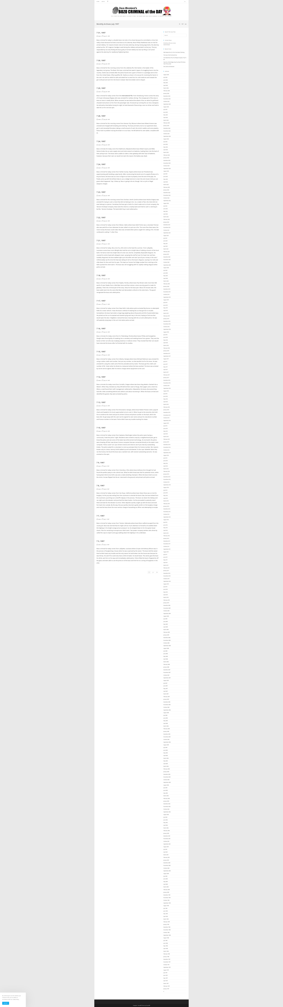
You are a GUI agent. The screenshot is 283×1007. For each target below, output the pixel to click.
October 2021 (166, 230)
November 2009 (166, 608)
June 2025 (165, 112)
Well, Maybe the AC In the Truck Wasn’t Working (173, 52)
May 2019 (165, 308)
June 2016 (165, 396)
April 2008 (165, 659)
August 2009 (166, 616)
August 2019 (166, 299)
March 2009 (166, 629)
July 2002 (165, 817)
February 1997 (166, 986)
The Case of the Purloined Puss (170, 55)
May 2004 (165, 761)
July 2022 (165, 206)
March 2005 (166, 758)
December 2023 (166, 160)
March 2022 (166, 216)
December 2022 (166, 192)
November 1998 (166, 929)
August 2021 (166, 235)
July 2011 (165, 554)
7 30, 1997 (101, 60)
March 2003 (166, 795)
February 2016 (166, 407)
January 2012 (166, 538)
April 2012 (165, 530)
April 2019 (165, 310)
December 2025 (166, 96)
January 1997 (166, 988)
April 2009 (165, 627)
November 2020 (166, 259)
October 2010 (166, 578)
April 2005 (165, 755)
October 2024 (166, 133)
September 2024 (167, 136)
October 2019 (166, 294)
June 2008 (165, 653)
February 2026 (166, 90)
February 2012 (166, 535)
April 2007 (165, 691)
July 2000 (165, 876)
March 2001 (166, 854)
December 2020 (166, 257)
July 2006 (165, 715)
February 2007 (166, 696)
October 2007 (166, 675)
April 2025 (165, 117)
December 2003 (166, 774)
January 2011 (166, 570)
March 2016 (166, 404)
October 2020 (166, 262)
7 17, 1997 (101, 301)
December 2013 (166, 476)
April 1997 (165, 980)
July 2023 (165, 174)
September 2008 (167, 645)
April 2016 (165, 401)
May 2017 (165, 367)
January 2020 (166, 286)
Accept (6, 1003)
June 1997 (165, 975)
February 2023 (166, 187)
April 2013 (165, 498)
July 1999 (165, 908)
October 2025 (166, 101)
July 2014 (165, 458)
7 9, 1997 (100, 462)
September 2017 (167, 356)
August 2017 (166, 358)
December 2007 (166, 669)
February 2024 (166, 155)
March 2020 (166, 281)
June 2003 (165, 790)
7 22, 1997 (101, 217)
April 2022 (165, 214)
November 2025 (166, 98)
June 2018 (165, 337)
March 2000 (166, 887)
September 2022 (167, 200)
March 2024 (166, 152)
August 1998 (166, 937)
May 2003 (165, 793)
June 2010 (165, 589)
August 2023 (166, 171)
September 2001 (167, 844)
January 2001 (166, 860)
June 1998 (165, 943)
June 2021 (165, 240)
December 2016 (166, 380)
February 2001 (166, 857)
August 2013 (166, 487)
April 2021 (165, 246)
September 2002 (167, 812)
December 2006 (166, 702)
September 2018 (167, 329)
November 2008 (166, 640)
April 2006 (165, 723)
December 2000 (166, 862)
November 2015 (166, 415)
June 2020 (165, 273)
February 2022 (166, 219)
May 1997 (165, 978)
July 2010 (165, 586)
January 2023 (166, 190)
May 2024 (165, 147)
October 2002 (166, 809)
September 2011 (167, 549)
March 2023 (166, 184)
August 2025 (166, 106)
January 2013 (166, 506)
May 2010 (165, 592)
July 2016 (165, 393)
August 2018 (166, 332)
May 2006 (165, 720)
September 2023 (167, 168)
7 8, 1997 (100, 485)
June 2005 (165, 750)
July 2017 (165, 361)
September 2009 (167, 613)
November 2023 (166, 163)
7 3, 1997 (100, 541)
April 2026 (165, 85)
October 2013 (166, 482)
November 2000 (166, 865)
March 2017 (166, 372)
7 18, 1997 (101, 275)
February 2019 (166, 316)
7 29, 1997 (101, 88)
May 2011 (165, 560)
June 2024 (165, 144)
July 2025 (165, 109)
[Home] (179, 24)
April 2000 (165, 884)
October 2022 (166, 198)
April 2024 (165, 149)
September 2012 (167, 517)
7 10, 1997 (101, 427)
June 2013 (165, 492)
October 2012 (166, 514)
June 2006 (165, 718)
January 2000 (166, 892)
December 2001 (166, 836)
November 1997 (166, 962)
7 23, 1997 (101, 192)
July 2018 (165, 334)
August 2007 (166, 680)
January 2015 (166, 442)
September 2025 (167, 104)
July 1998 (165, 940)
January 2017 (166, 377)
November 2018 (166, 324)
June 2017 (165, 364)
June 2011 (165, 557)
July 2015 (165, 425)
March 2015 (166, 436)
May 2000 (165, 881)
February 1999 (166, 921)
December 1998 (166, 927)
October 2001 (166, 841)
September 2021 (167, 232)
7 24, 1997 (101, 141)
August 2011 (166, 551)
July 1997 (165, 972)
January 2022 (166, 222)
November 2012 (166, 511)
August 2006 (166, 712)
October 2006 (166, 707)
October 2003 (166, 779)
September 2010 (167, 581)
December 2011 (166, 541)
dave (99, 36)
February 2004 (166, 769)
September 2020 (167, 265)
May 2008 (165, 656)
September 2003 (167, 782)
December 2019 (166, 289)
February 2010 (166, 600)
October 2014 (166, 450)
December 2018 (166, 321)
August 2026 (166, 74)
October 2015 (166, 417)
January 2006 (166, 731)
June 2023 (165, 176)
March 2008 (166, 661)
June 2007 (165, 685)
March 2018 (166, 345)
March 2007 (166, 694)
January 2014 (166, 474)
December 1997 (166, 959)
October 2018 (166, 326)
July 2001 (165, 849)
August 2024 (166, 139)
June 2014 (165, 460)
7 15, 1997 (101, 351)
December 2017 (166, 353)
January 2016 (166, 409)
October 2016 (166, 385)
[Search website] (185, 2)
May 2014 (165, 463)
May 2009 (165, 624)
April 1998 (165, 948)
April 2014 (165, 466)
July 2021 (165, 238)
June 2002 (165, 820)
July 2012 (165, 522)
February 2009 (166, 632)
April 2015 (165, 433)
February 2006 (166, 728)
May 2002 (165, 822)
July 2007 (165, 683)
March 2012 (166, 533)
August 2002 (166, 814)
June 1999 (165, 911)
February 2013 (166, 503)
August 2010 (166, 584)
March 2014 (166, 468)
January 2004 (166, 771)
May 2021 (165, 243)
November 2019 (166, 291)
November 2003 (166, 777)
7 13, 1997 (101, 402)
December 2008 (166, 637)
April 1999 (165, 916)
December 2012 (166, 509)
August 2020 (166, 267)
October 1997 (166, 964)
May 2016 (165, 399)
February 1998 (166, 954)
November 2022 (166, 195)
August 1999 (166, 905)
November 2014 (166, 447)
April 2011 (165, 562)
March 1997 (166, 983)
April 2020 (165, 278)
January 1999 (166, 924)
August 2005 (166, 744)
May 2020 (165, 275)
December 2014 (166, 444)
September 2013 (167, 484)
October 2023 (166, 165)
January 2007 (166, 699)
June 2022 (165, 208)
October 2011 (166, 546)
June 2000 (165, 878)
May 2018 (165, 340)
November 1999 (166, 897)
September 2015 (167, 420)
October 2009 (166, 610)
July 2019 (165, 302)
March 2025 (166, 120)
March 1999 (166, 919)
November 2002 (166, 806)
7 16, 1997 (101, 328)
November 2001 (166, 838)
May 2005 (165, 753)
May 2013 (165, 495)
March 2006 (166, 726)
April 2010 (165, 594)
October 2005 (166, 739)
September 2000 (167, 870)
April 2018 (165, 342)
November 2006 (166, 704)
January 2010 (166, 602)
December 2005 (166, 734)
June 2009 (165, 621)
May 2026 (165, 82)
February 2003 (166, 798)
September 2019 (167, 297)
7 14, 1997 (101, 377)
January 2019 (166, 318)
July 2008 (165, 651)
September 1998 (167, 935)
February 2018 (166, 348)
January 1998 (166, 956)
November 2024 (166, 131)
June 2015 (165, 428)
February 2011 (166, 568)
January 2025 (166, 125)
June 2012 (165, 525)
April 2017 (165, 369)
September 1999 (167, 903)
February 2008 (166, 664)
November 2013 (166, 479)
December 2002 (166, 803)
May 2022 (165, 211)
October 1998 (166, 932)
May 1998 (165, 946)
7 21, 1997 (101, 240)
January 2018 (166, 350)
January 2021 (166, 254)
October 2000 (166, 868)
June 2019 (165, 305)
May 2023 (165, 179)
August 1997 (166, 970)
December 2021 (166, 224)
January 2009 (166, 635)
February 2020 (166, 283)
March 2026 (166, 88)
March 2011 (166, 565)
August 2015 (166, 423)
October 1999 (166, 900)
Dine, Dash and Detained (168, 66)
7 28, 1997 (101, 116)
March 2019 (166, 313)
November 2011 (166, 543)
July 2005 (165, 747)
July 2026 (165, 77)
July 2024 (165, 141)
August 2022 (166, 203)
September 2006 (167, 710)
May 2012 (165, 527)
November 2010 (166, 576)
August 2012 (166, 519)
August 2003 (166, 785)
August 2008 (166, 648)
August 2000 (166, 873)
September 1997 (167, 967)
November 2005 (166, 736)
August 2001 (166, 846)
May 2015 (165, 431)
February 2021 (166, 251)
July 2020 (165, 270)
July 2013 (165, 490)
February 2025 (166, 123)
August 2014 (166, 455)
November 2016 (166, 383)
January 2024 (166, 157)
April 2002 (165, 825)
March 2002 (166, 828)
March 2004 (166, 766)
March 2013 (166, 501)
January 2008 (166, 667)
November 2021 (166, 227)
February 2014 (166, 471)
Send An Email (166, 44)
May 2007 (165, 688)
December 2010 (166, 573)
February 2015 (166, 439)
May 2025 (165, 115)
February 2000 (166, 889)
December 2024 (166, 128)
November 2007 (166, 672)
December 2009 (166, 605)
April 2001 (165, 852)
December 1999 (166, 895)
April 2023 (165, 182)
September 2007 (167, 677)
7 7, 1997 (100, 516)
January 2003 (166, 801)
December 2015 (166, 412)
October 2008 (166, 643)
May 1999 (165, 913)
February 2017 (166, 375)
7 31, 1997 (101, 32)
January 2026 (166, 93)
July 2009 (165, 618)
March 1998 (166, 951)
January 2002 (166, 833)
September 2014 (167, 452)
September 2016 (167, 388)
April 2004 (165, 763)
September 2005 (167, 742)
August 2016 (166, 391)
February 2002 (166, 830)
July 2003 (165, 787)
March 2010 (166, 597)
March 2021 (166, 249)
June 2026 (165, 80)
